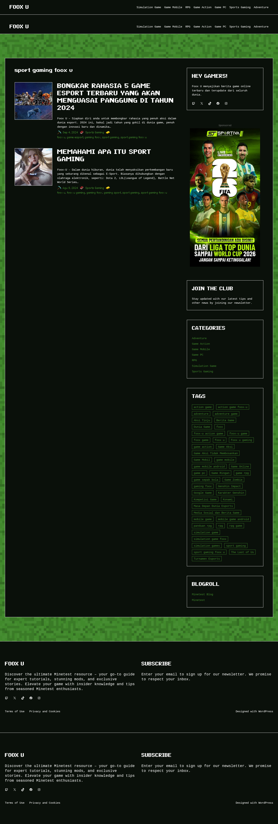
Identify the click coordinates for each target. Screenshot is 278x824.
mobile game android (233, 519)
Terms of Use (14, 711)
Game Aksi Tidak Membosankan (216, 453)
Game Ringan (220, 473)
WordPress (265, 711)
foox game (201, 440)
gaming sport (112, 192)
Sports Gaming (94, 132)
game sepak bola (206, 479)
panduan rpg (203, 525)
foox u (61, 137)
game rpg (242, 473)
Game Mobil (202, 459)
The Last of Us (242, 552)
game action (203, 446)
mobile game (203, 519)
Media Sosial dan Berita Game (216, 512)
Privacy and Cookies (44, 711)
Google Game (203, 492)
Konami (228, 499)
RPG (194, 360)
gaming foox (93, 137)
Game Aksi (225, 446)
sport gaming (110, 137)
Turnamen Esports (207, 558)
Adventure (199, 338)
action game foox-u (232, 407)
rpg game (235, 525)
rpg (220, 525)
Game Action (201, 343)
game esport (75, 137)
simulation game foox (210, 539)
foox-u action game (208, 433)
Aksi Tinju (202, 420)
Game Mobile (201, 349)
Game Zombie (233, 479)
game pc (199, 473)
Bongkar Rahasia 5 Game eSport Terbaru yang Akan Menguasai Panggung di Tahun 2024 (115, 96)
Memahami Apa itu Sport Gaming (104, 155)
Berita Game (225, 420)
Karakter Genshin (231, 492)
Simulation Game (204, 366)
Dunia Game (202, 426)
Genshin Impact (229, 486)
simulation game (206, 532)
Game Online (240, 466)
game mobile (225, 459)
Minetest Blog (202, 594)
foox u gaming (76, 192)
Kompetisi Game (205, 499)
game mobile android (209, 466)
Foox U (19, 7)
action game (203, 407)
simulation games (207, 545)
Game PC (197, 354)
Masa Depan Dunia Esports (213, 506)
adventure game (226, 413)
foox (219, 426)
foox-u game (238, 433)
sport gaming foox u (134, 137)
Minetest (198, 600)
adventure (201, 413)
